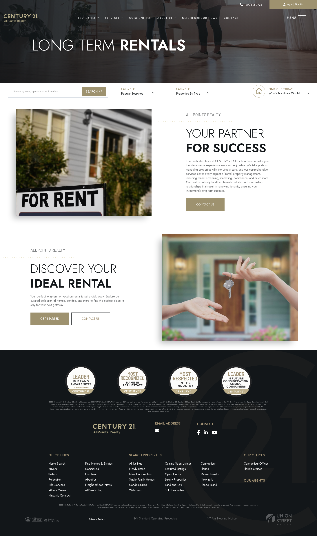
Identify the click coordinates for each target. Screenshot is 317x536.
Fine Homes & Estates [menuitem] (99, 463)
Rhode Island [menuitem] (209, 485)
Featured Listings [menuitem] (175, 469)
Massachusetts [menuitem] (210, 474)
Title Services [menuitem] (56, 485)
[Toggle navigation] (302, 17)
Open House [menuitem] (173, 474)
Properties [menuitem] (87, 18)
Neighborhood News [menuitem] (200, 18)
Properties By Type (188, 93)
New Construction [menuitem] (140, 474)
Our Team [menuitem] (91, 474)
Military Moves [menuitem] (57, 490)
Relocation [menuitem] (54, 479)
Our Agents (254, 481)
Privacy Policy (97, 519)
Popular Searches (132, 93)
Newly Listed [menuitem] (137, 469)
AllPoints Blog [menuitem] (93, 490)
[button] (94, 91)
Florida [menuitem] (205, 469)
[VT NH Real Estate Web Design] (279, 519)
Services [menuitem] (112, 18)
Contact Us (205, 204)
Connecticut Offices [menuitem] (256, 463)
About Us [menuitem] (165, 18)
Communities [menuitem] (140, 18)
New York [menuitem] (207, 479)
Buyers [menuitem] (52, 469)
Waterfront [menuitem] (135, 490)
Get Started (49, 319)
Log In (289, 4)
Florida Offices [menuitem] (253, 469)
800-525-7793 (253, 5)
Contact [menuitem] (231, 18)
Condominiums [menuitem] (138, 485)
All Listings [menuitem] (135, 463)
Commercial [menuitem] (92, 469)
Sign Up (299, 4)
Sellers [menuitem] (52, 474)
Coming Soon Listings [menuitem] (178, 463)
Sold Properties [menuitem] (174, 490)
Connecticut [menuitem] (208, 463)
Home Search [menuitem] (56, 463)
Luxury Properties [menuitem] (176, 479)
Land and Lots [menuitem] (174, 485)
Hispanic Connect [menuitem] (59, 495)
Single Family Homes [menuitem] (142, 479)
